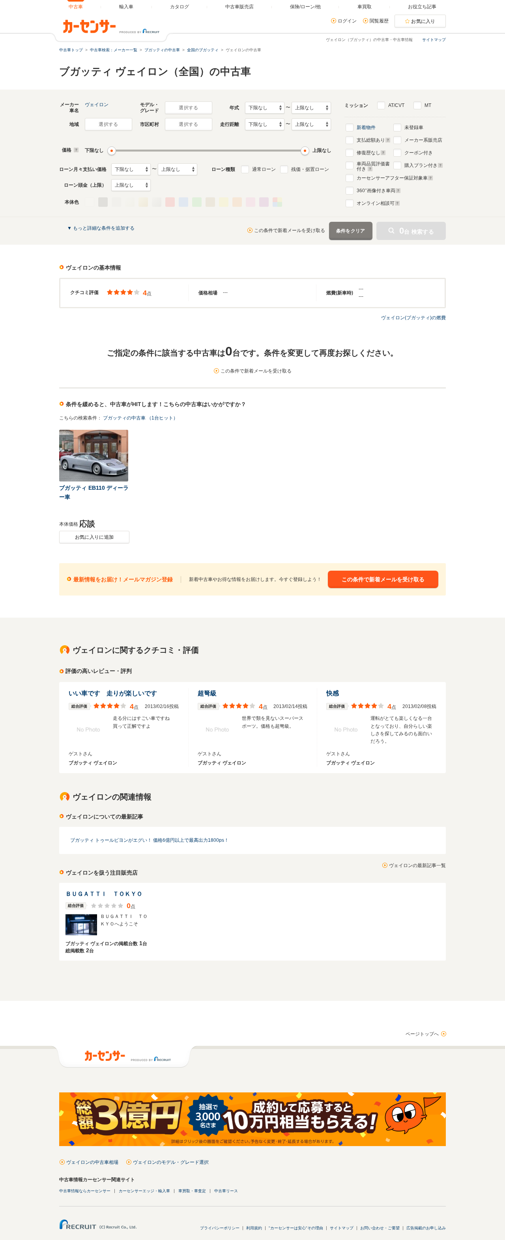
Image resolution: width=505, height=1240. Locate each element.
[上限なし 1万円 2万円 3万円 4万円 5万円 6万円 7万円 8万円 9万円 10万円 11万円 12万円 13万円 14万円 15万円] (177, 169)
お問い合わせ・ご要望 (380, 1228)
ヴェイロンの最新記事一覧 (417, 865)
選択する (188, 108)
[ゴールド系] (143, 202)
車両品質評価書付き (373, 165)
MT (428, 105)
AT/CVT (396, 105)
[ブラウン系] (210, 202)
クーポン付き (418, 152)
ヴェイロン (96, 104)
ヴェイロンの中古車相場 (92, 1162)
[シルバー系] (156, 202)
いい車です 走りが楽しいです (113, 693)
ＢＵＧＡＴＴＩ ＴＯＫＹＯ (103, 893)
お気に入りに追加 (94, 537)
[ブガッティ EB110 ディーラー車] (94, 455)
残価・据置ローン (310, 169)
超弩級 (207, 693)
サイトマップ (434, 39)
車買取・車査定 (192, 1191)
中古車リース (226, 1191)
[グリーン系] (197, 202)
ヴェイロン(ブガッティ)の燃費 (413, 317)
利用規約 (254, 1228)
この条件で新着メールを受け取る (289, 230)
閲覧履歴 (379, 21)
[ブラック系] (103, 202)
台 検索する (416, 231)
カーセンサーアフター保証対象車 (392, 178)
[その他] (277, 202)
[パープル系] (264, 202)
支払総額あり (371, 140)
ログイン (347, 21)
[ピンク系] (250, 202)
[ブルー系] (183, 202)
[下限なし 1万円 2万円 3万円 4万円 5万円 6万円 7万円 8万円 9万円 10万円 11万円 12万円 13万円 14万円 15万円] (131, 169)
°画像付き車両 (376, 190)
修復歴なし (368, 152)
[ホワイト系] (89, 202)
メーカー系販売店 (423, 140)
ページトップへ (422, 1034)
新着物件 (366, 127)
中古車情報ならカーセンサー (84, 1191)
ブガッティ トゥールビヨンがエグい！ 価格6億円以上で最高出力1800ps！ (149, 840)
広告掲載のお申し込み (426, 1228)
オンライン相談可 (376, 203)
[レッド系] (170, 202)
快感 (332, 693)
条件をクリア (350, 231)
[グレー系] (116, 202)
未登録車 (413, 127)
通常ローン (264, 169)
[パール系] (130, 202)
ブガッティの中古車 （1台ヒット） (140, 418)
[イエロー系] (223, 202)
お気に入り (423, 21)
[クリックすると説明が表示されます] (75, 150)
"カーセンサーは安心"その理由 (296, 1228)
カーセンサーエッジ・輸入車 (144, 1191)
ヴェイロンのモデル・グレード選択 (171, 1162)
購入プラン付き (421, 165)
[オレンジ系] (237, 202)
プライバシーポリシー (219, 1228)
